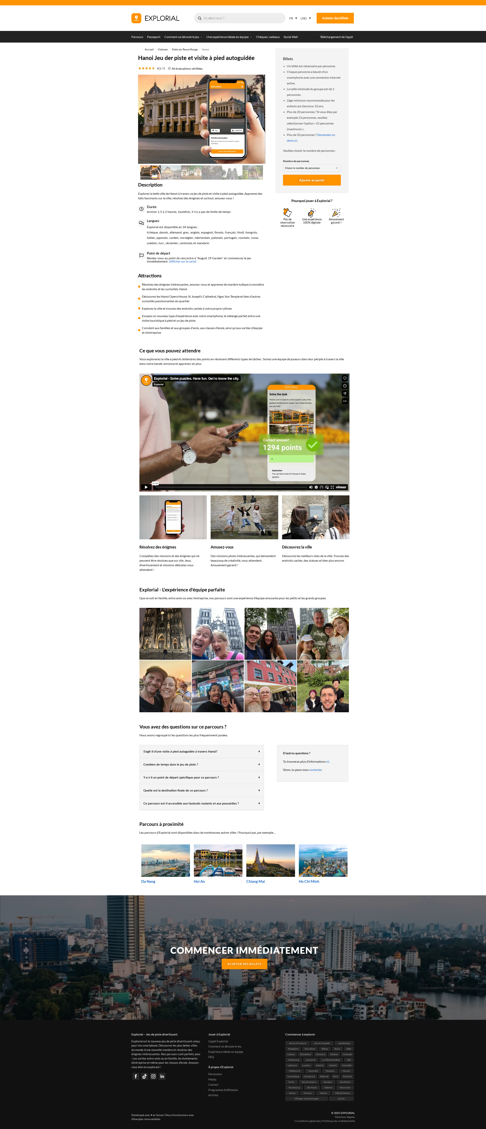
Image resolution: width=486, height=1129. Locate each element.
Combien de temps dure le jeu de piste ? (170, 764)
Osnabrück (309, 1076)
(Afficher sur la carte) (182, 261)
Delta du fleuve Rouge (185, 49)
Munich (346, 1070)
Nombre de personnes (296, 161)
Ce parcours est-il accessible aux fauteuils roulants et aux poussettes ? (191, 803)
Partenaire (215, 1074)
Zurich (341, 1098)
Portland (347, 1076)
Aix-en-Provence (297, 1043)
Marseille (346, 1065)
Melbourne (294, 1070)
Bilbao (325, 1048)
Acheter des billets (335, 18)
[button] (202, 751)
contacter (315, 769)
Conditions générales (308, 1121)
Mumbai (330, 1070)
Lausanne (310, 1059)
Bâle (349, 1048)
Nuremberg (293, 1076)
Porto (291, 1081)
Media (212, 1079)
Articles (213, 1095)
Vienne (323, 1092)
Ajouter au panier (312, 180)
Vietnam (163, 49)
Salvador (327, 1081)
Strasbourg (294, 1087)
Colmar (291, 1054)
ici (327, 761)
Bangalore (293, 1048)
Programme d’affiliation (223, 1089)
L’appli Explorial (218, 1041)
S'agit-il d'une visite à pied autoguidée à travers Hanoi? (180, 751)
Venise (292, 1092)
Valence (328, 1087)
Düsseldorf (305, 1054)
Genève (334, 1054)
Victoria (308, 1092)
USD (304, 18)
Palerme (324, 1076)
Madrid (319, 1065)
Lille (349, 1059)
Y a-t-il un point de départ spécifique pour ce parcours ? (181, 777)
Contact (213, 1084)
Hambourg (293, 1059)
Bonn (337, 1048)
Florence (320, 1054)
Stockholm (345, 1081)
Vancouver (345, 1087)
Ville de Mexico (342, 1092)
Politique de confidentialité (339, 1121)
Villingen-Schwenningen (306, 1098)
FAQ (211, 1057)
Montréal (313, 1070)
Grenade (347, 1054)
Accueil (149, 49)
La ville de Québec (331, 1059)
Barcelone (310, 1048)
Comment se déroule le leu (224, 1046)
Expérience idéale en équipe (225, 1051)
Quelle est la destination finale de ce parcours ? (175, 790)
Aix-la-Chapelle (322, 1043)
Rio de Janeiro (309, 1081)
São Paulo (312, 1087)
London (306, 1065)
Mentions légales (345, 1117)
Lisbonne (292, 1065)
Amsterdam (344, 1043)
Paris (335, 1076)
